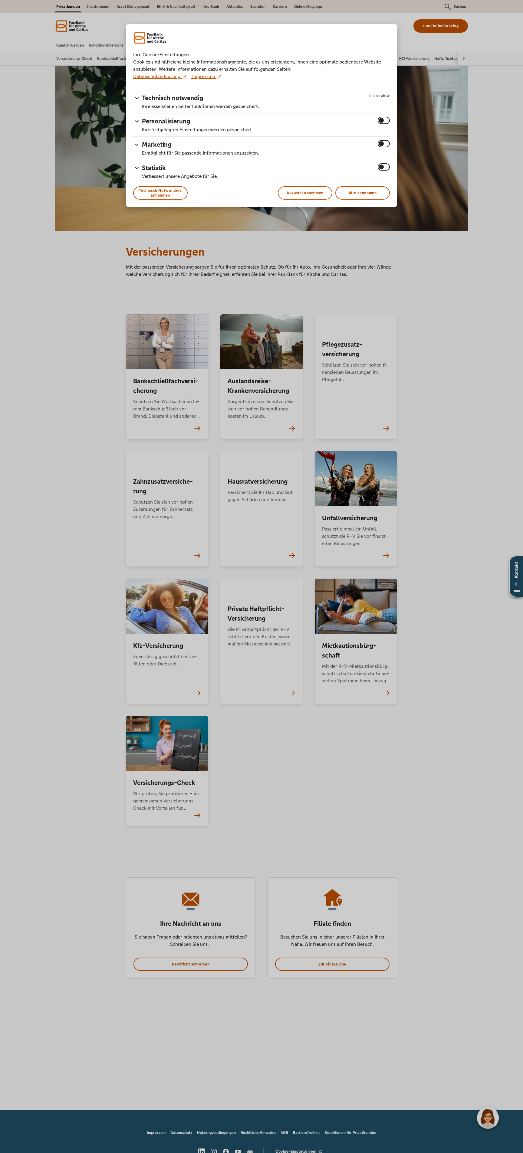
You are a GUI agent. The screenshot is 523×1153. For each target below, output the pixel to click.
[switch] (384, 120)
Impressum (203, 76)
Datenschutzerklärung (157, 76)
